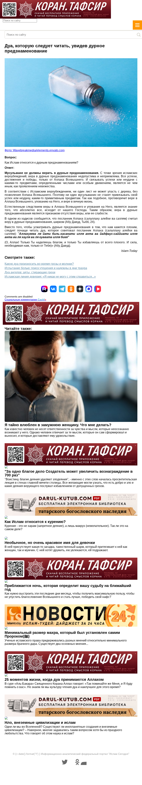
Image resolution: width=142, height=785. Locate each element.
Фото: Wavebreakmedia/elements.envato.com (35, 150)
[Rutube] (44, 289)
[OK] (71, 289)
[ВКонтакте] (53, 289)
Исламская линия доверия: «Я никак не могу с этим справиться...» (50, 276)
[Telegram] (62, 289)
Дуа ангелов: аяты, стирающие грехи (30, 272)
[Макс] (88, 289)
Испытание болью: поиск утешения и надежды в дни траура (46, 268)
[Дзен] (80, 289)
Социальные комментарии (25, 299)
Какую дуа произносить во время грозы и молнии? (39, 263)
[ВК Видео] (97, 289)
